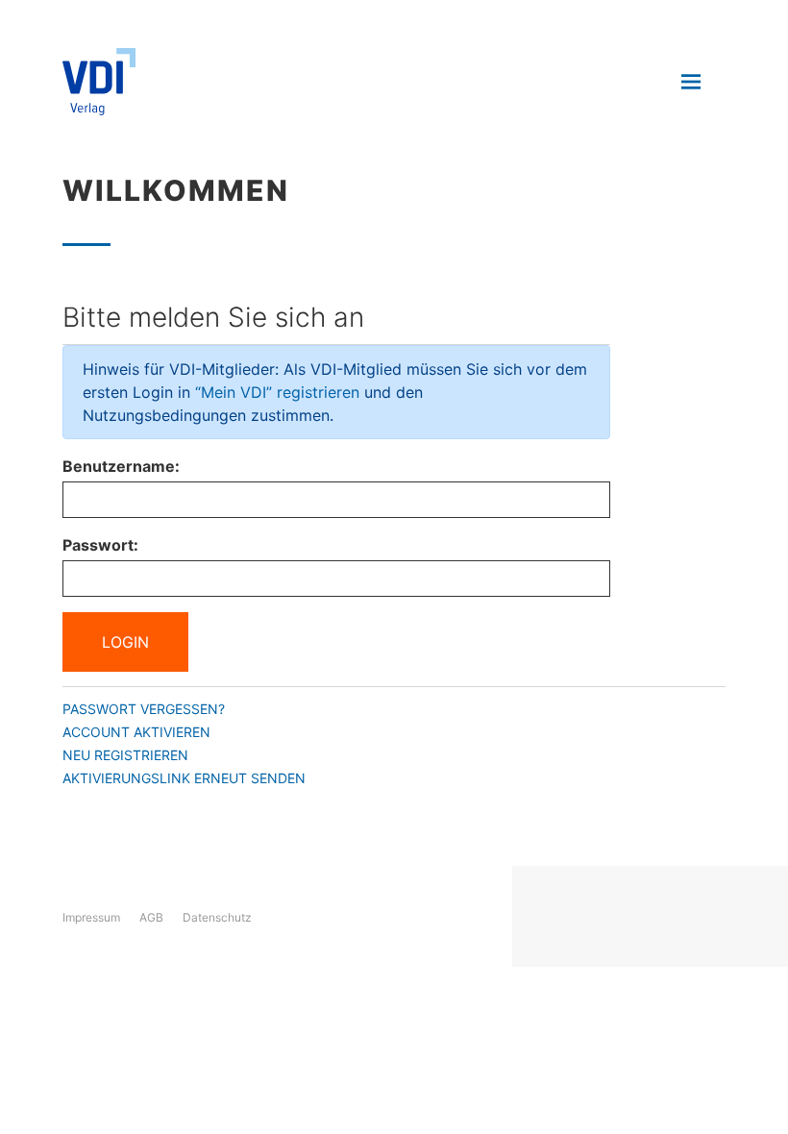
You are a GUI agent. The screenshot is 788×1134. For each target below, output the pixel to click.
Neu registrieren (125, 755)
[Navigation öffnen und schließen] (691, 82)
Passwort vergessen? (143, 709)
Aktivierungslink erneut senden (184, 778)
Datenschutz (217, 917)
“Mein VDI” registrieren (277, 392)
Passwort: (100, 545)
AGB (151, 917)
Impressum (91, 917)
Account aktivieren (136, 732)
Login (125, 642)
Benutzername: (121, 466)
